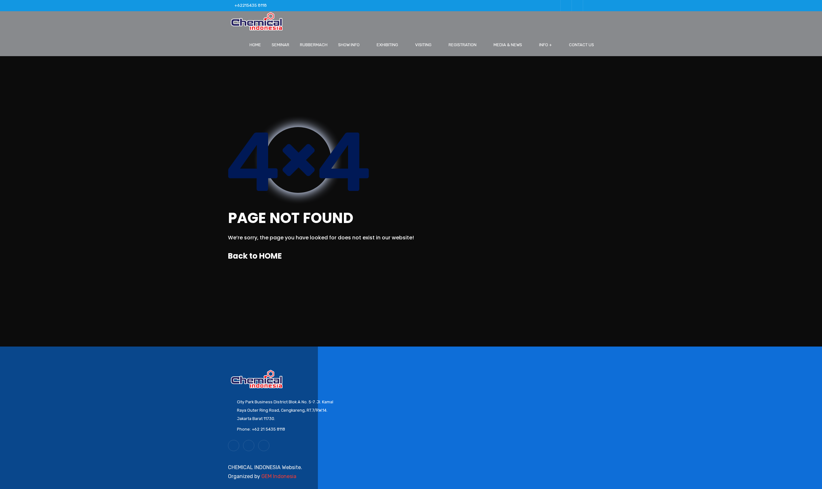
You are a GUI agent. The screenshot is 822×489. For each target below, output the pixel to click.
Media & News (508, 44)
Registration (463, 44)
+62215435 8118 (250, 5)
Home (255, 44)
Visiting (423, 44)
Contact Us (581, 44)
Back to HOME (255, 256)
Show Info (349, 44)
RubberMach (314, 44)
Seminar (280, 44)
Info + (545, 44)
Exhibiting (387, 44)
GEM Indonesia (278, 476)
